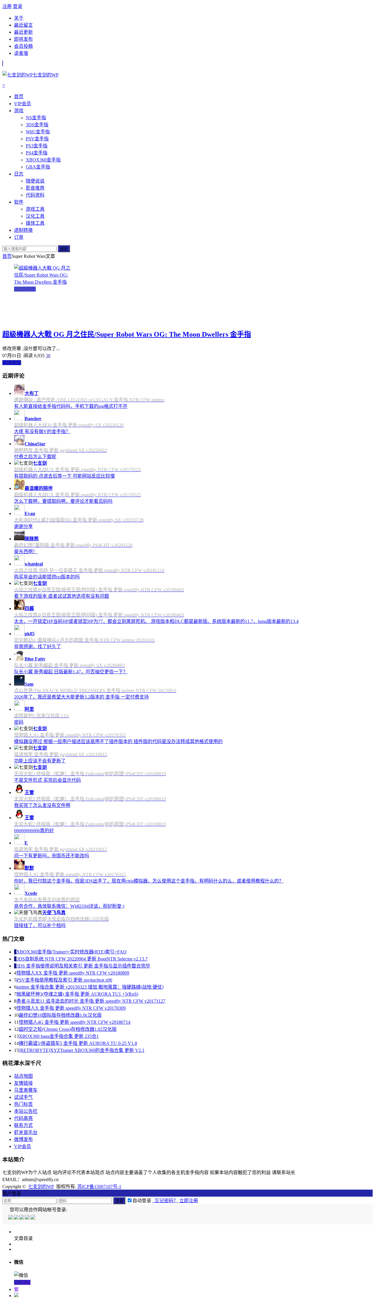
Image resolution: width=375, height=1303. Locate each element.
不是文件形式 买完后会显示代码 (47, 780)
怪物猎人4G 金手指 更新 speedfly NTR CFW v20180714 (74, 1022)
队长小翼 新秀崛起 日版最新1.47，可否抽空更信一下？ (71, 671)
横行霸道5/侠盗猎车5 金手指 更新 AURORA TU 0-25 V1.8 (78, 1043)
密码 (18, 722)
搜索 (64, 249)
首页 (7, 256)
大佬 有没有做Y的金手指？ (42, 431)
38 (48, 355)
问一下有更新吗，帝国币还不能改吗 (51, 855)
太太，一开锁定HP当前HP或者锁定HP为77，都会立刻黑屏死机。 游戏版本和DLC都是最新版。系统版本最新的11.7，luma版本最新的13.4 (156, 621)
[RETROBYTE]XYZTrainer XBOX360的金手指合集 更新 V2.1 (81, 1050)
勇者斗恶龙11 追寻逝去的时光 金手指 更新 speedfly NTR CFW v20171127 (90, 1001)
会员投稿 (23, 46)
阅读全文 (11, 362)
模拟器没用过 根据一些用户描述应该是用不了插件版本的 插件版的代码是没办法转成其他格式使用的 (118, 741)
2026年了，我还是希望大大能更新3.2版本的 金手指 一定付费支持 (81, 696)
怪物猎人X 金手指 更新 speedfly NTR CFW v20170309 (71, 1008)
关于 (18, 18)
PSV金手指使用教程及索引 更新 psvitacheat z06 (64, 979)
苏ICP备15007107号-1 (99, 1186)
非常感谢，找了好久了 (37, 646)
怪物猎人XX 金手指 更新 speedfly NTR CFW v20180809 (72, 972)
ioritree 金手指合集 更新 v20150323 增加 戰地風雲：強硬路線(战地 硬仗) (89, 987)
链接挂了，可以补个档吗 (40, 925)
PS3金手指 (25, 289)
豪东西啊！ (26, 551)
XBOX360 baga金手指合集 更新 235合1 (59, 1036)
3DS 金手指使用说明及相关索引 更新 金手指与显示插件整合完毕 (83, 965)
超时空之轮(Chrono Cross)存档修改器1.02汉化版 (68, 1029)
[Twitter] (22, 1217)
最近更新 (23, 32)
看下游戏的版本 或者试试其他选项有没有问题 (61, 596)
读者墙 (21, 53)
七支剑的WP (41, 1186)
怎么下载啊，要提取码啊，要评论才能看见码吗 (63, 501)
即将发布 (23, 39)
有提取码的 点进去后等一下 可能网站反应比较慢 (64, 475)
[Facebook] (16, 1217)
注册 (7, 6)
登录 (17, 6)
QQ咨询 (22, 1282)
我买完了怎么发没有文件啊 (42, 805)
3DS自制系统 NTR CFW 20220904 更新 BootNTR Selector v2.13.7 (82, 958)
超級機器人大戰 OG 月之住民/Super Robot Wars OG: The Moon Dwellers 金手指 (126, 334)
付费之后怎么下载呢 (35, 456)
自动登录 (141, 1200)
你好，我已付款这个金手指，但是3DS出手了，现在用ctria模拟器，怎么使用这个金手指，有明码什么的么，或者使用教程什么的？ (149, 880)
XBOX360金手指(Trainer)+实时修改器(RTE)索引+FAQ (71, 951)
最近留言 (23, 25)
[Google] (27, 1217)
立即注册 (188, 1200)
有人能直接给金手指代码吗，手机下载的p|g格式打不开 (70, 406)
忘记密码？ (165, 1200)
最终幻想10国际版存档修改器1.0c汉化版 (60, 1015)
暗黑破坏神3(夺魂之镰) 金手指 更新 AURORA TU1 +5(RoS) (77, 994)
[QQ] (11, 1217)
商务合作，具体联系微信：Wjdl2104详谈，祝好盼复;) (69, 906)
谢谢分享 (23, 526)
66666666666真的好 (34, 830)
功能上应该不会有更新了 (40, 760)
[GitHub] (33, 1217)
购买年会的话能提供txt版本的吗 (47, 576)
